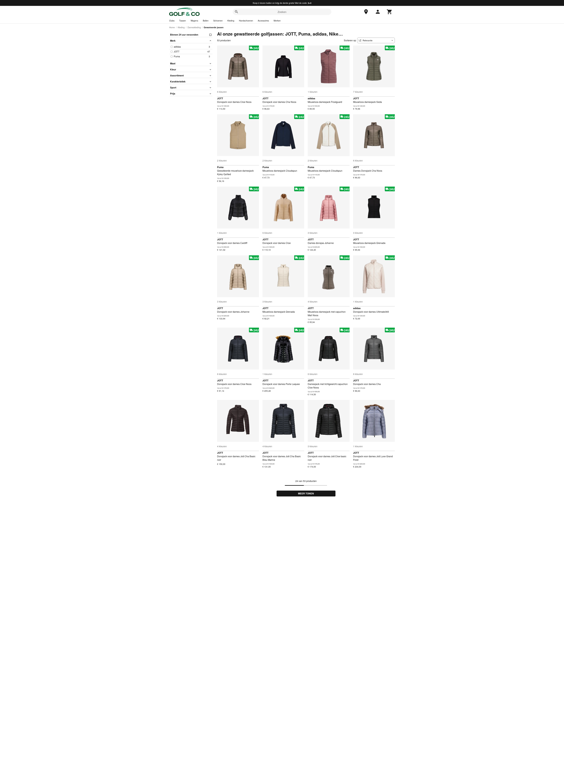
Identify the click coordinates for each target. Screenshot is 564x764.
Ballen (206, 20)
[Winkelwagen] (389, 12)
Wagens (194, 20)
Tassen (182, 20)
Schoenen (218, 20)
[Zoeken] (236, 12)
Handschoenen (246, 20)
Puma (220, 167)
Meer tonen (306, 493)
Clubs (171, 20)
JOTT (220, 98)
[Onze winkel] (366, 12)
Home (172, 27)
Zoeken (282, 12)
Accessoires (263, 20)
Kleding (230, 20)
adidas (311, 98)
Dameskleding (194, 27)
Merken (277, 20)
